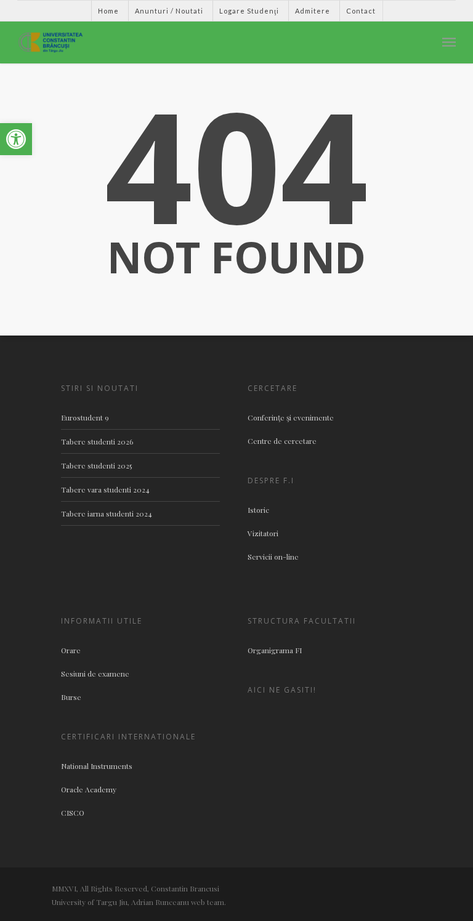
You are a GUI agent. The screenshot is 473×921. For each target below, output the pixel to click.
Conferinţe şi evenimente (291, 417)
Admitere (312, 11)
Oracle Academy (88, 789)
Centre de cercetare (282, 441)
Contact (361, 11)
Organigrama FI (275, 650)
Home (108, 11)
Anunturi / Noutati (169, 11)
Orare (71, 650)
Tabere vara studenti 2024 (105, 489)
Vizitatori (263, 533)
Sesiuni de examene (95, 673)
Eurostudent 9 (85, 417)
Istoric (258, 510)
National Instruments (96, 766)
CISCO (72, 813)
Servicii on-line (273, 556)
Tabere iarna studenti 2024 (106, 513)
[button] (16, 139)
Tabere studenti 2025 (96, 465)
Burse (71, 697)
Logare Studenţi (249, 11)
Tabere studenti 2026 (97, 441)
